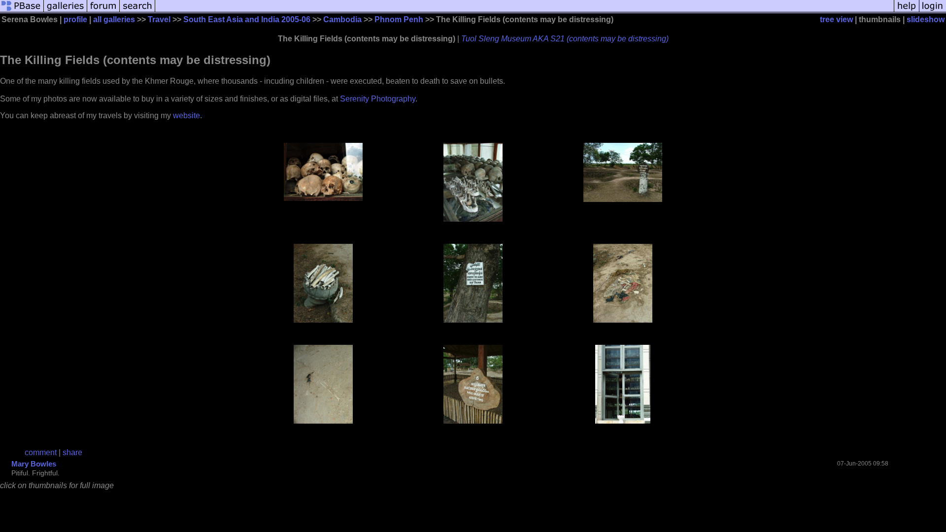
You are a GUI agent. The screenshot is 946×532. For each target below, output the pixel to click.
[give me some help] (906, 11)
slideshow (926, 19)
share (72, 452)
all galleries (114, 19)
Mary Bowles (33, 464)
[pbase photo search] (137, 11)
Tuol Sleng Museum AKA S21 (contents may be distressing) (565, 38)
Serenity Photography (377, 99)
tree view (836, 19)
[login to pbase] (932, 11)
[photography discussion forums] (103, 11)
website (186, 115)
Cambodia (342, 19)
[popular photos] (524, 11)
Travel (159, 19)
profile (75, 19)
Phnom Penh (398, 19)
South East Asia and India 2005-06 (246, 19)
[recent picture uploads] (65, 11)
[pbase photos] (22, 11)
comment (41, 452)
